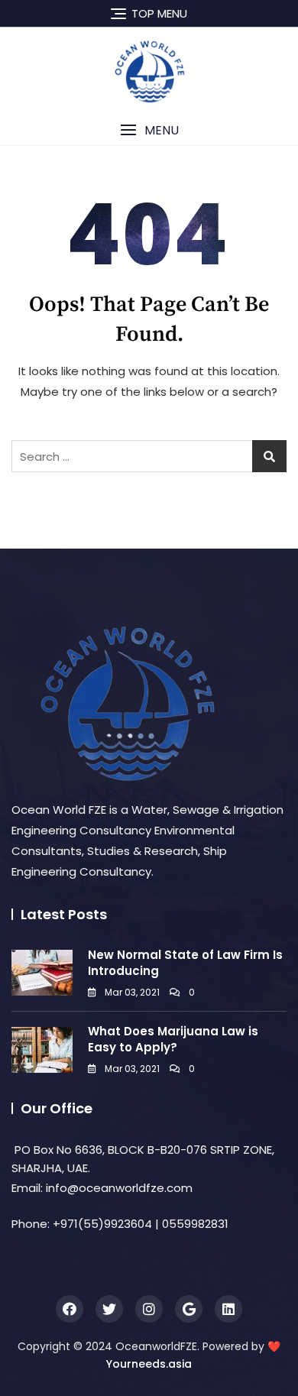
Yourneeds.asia (149, 1364)
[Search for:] (149, 456)
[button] (149, 130)
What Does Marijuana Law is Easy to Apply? (173, 1039)
